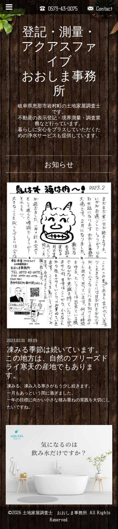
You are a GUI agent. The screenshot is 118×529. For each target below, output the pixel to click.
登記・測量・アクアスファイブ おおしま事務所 (59, 61)
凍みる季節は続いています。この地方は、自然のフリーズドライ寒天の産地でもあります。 (56, 362)
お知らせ (59, 164)
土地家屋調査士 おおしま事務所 (55, 512)
